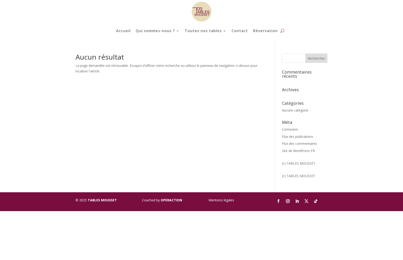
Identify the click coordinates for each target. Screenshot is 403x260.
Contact (240, 30)
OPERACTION (171, 200)
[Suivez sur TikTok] (316, 201)
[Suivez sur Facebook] (278, 201)
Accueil (123, 30)
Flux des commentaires (299, 143)
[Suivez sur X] (306, 201)
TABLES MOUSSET (102, 200)
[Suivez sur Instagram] (288, 201)
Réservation (265, 30)
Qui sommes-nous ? (155, 30)
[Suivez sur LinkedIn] (297, 201)
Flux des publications (297, 136)
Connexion (290, 129)
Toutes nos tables (203, 30)
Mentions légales (221, 200)
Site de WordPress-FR (298, 151)
